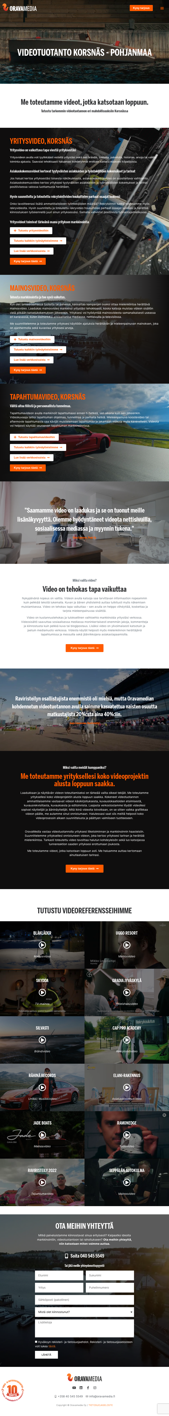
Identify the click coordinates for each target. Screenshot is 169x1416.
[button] (162, 8)
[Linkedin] (81, 1387)
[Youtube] (74, 1387)
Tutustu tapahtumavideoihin (36, 437)
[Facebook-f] (88, 1387)
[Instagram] (95, 1387)
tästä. (52, 1346)
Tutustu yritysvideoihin (33, 230)
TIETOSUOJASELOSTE (101, 1405)
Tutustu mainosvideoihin (34, 339)
